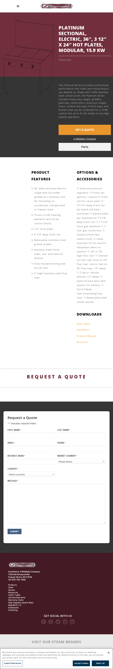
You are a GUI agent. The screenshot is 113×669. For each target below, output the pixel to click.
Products (12, 585)
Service (11, 590)
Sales (10, 587)
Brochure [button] (82, 342)
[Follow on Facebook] (43, 622)
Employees (13, 607)
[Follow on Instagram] (50, 622)
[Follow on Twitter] (58, 622)
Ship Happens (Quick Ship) (20, 602)
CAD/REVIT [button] (83, 329)
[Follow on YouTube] (72, 622)
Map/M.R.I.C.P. (15, 605)
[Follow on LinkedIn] (65, 622)
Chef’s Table (14, 595)
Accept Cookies (81, 663)
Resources (13, 592)
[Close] (109, 653)
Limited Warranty (16, 597)
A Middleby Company (84, 138)
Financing (13, 610)
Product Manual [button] (86, 336)
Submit (14, 531)
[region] (56, 658)
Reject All (100, 663)
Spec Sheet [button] (83, 323)
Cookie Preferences (12, 663)
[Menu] (18, 6)
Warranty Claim (16, 600)
